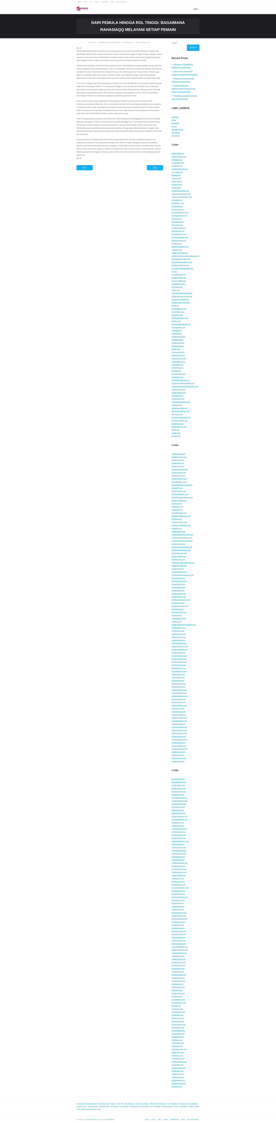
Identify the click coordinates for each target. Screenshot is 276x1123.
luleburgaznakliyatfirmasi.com (183, 563)
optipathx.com (177, 990)
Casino (97, 2)
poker (174, 120)
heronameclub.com (179, 612)
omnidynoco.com (178, 1058)
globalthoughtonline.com (181, 516)
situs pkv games (91, 1103)
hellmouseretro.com (179, 581)
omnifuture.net (177, 166)
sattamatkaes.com (178, 531)
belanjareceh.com (178, 476)
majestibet (183, 1106)
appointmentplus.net (179, 408)
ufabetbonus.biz (178, 424)
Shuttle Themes (91, 1119)
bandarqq (175, 123)
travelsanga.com (178, 399)
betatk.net (175, 430)
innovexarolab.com (179, 715)
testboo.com (176, 321)
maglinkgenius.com (179, 872)
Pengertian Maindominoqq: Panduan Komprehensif (183, 80)
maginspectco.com (179, 758)
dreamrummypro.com (180, 469)
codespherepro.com (179, 721)
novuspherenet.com (179, 1049)
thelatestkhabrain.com (180, 494)
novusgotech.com (178, 1012)
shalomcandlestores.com (181, 525)
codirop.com (176, 178)
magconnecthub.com (180, 947)
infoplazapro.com (178, 677)
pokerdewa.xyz (177, 368)
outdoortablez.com (179, 618)
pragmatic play (82, 1106)
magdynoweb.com (179, 916)
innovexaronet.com (179, 854)
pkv (122, 1103)
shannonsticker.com (179, 479)
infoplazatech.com (179, 813)
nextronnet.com (177, 1015)
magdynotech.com (179, 962)
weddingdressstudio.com (181, 324)
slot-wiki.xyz (176, 371)
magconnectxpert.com (180, 888)
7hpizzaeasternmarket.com (182, 293)
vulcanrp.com (177, 250)
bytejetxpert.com (178, 755)
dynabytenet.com (178, 928)
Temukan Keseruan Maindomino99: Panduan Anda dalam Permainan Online (183, 89)
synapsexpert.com (179, 1068)
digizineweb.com (178, 844)
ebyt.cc (174, 272)
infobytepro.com (178, 823)
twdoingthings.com (179, 597)
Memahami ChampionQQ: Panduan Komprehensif (182, 66)
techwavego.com (178, 906)
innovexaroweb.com (179, 919)
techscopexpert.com (179, 662)
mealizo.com (176, 503)
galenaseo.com (177, 377)
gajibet (196, 1106)
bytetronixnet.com (178, 752)
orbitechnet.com (178, 1052)
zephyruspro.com (178, 987)
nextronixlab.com (178, 993)
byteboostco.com (178, 882)
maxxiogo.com (177, 1009)
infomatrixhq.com (178, 860)
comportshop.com (178, 389)
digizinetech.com (178, 708)
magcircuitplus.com (179, 746)
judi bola (145, 1103)
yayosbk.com (177, 330)
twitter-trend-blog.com (180, 253)
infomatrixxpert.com (179, 850)
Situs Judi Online (121, 2)
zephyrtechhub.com (179, 1062)
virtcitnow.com (177, 206)
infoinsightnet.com (179, 832)
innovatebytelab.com (179, 819)
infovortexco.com (178, 900)
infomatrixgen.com (179, 712)
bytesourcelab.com (179, 975)
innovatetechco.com (179, 671)
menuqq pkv (81, 1103)
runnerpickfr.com (178, 163)
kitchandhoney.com (179, 309)
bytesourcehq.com (179, 835)
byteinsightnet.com (179, 838)
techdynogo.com (178, 631)
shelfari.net (176, 349)
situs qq (113, 1103)
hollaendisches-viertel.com (182, 296)
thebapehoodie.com (179, 566)
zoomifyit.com (177, 1086)
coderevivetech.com (179, 733)
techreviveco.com (178, 922)
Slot (91, 2)
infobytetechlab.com (179, 718)
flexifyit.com (176, 1006)
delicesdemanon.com (180, 318)
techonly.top (176, 188)
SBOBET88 (104, 2)
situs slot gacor (177, 129)
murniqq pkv (183, 1103)
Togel (112, 2)
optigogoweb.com (178, 1080)
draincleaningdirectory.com (182, 547)
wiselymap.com (177, 209)
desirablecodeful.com (180, 606)
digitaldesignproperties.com (182, 497)
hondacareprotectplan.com (182, 538)
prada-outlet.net (178, 153)
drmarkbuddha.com (179, 278)
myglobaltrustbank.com (180, 380)
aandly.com (176, 433)
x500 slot (153, 1103)
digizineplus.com (178, 968)
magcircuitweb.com (179, 659)
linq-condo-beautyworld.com (182, 268)
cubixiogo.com (177, 1046)
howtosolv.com (177, 315)
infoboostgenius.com (179, 696)
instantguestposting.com (181, 402)
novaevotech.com (178, 866)
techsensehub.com (179, 791)
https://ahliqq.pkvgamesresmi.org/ (88, 1109)
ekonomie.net (177, 405)
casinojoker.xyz (177, 365)
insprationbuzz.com (179, 482)
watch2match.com (178, 374)
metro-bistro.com (178, 312)
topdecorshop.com (179, 393)
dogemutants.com (178, 587)
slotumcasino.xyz (178, 355)
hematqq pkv (193, 1103)
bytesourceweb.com (179, 727)
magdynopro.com (178, 674)
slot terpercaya (130, 1103)
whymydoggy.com (178, 454)
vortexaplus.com (178, 1043)
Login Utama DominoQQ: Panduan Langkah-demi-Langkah (184, 73)
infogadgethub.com (179, 782)
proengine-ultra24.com (180, 299)
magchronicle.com (179, 634)
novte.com (176, 290)
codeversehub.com (179, 941)
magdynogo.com (178, 761)
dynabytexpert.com (179, 1003)
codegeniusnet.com (179, 829)
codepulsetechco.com (180, 841)
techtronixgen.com (179, 653)
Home (79, 2)
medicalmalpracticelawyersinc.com (185, 386)
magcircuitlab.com (179, 875)
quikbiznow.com (178, 1074)
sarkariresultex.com (179, 500)
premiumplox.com (178, 327)
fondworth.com (177, 488)
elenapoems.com (178, 578)
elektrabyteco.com (179, 885)
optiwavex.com (177, 1055)
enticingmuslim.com (179, 572)
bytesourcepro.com (179, 931)
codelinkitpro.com (178, 785)
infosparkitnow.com (179, 804)
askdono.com (177, 184)
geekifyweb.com (178, 810)
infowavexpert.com (179, 684)
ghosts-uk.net (177, 181)
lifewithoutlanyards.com (181, 302)
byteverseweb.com (179, 944)
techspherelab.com (179, 934)
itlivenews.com (177, 414)
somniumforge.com (179, 556)
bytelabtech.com (178, 795)
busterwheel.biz (178, 346)
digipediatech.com (179, 637)
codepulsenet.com (179, 959)
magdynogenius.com (180, 646)
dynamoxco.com (178, 1018)
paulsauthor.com (178, 603)
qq (169, 1103)
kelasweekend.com (179, 427)
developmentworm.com (180, 411)
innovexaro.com (178, 972)
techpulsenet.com (178, 894)
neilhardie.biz (177, 334)
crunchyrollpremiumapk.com (182, 535)
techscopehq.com (178, 965)
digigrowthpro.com (179, 157)
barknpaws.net (177, 507)
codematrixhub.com (179, 690)
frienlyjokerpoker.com (180, 237)
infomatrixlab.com (178, 937)
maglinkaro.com (178, 925)
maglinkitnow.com (178, 640)
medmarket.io (177, 615)
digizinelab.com (178, 903)
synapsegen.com (178, 1034)
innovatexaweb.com (179, 798)
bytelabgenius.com (179, 668)
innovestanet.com (178, 999)
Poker (85, 2)
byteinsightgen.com (179, 705)
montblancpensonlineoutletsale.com (185, 256)
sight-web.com (177, 225)
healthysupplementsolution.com (184, 625)
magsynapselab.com (179, 649)
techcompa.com (178, 222)
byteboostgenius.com (180, 950)
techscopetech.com (179, 913)
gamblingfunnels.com (180, 169)
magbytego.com (178, 826)
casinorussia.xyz (178, 352)
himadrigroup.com (178, 228)
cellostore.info (177, 510)
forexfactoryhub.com (179, 216)
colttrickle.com (177, 160)
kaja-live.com (177, 219)
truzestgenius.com (179, 891)
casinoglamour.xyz (179, 358)
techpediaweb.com (179, 665)
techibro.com (176, 243)
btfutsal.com (176, 175)
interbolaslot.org (178, 460)
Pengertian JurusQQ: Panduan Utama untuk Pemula (184, 97)
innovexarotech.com (179, 740)
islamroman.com (178, 231)
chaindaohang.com (179, 275)
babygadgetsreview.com (181, 259)
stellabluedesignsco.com (181, 600)
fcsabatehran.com (178, 584)
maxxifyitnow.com (178, 981)
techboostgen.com (179, 788)
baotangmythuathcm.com (181, 550)
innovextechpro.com (179, 656)
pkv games (142, 42)
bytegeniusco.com (179, 687)
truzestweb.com (178, 1065)
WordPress (110, 1119)
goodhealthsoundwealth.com (183, 575)
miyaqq (190, 1106)
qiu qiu (174, 126)
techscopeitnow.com (179, 749)
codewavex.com (178, 878)
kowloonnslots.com (179, 240)
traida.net (175, 306)
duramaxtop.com (178, 590)
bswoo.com (176, 436)
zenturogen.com (178, 1021)
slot (148, 42)
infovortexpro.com (178, 743)
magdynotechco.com (179, 801)
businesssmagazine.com (181, 194)
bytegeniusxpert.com (179, 816)
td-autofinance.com (179, 234)
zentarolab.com (177, 1071)
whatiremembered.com (180, 265)
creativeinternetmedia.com (182, 197)
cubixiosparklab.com (179, 863)
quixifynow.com (177, 984)
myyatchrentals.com (179, 522)
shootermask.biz (178, 343)
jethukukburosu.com (179, 553)
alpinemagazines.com (180, 247)
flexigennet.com (178, 609)
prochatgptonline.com (180, 212)
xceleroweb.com (178, 1077)
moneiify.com (177, 519)
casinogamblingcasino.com (182, 541)
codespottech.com (179, 628)
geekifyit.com (177, 528)
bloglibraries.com (178, 559)
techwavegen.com (179, 699)
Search (174, 43)
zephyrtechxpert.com (179, 897)
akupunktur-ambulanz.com (182, 262)
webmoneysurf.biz (179, 337)
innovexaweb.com (179, 1024)
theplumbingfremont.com (181, 417)
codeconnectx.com (179, 847)
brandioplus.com (178, 1027)
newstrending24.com (180, 421)
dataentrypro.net (178, 466)
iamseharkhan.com (179, 491)
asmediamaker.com (179, 513)
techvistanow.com (178, 857)
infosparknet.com (178, 978)
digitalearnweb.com (179, 457)
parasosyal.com (178, 569)
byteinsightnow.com (179, 730)
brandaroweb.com (178, 1083)
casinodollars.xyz (178, 362)
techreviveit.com (178, 681)
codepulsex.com (178, 909)
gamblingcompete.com (180, 191)
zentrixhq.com (177, 996)
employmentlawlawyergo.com (183, 383)
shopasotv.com (177, 396)
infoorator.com (177, 287)
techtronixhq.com (178, 779)
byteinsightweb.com (179, 643)
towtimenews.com (178, 544)
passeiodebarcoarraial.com (182, 485)
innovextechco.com (179, 869)
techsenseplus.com (179, 693)
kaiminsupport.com (179, 473)
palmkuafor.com (178, 463)
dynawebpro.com (178, 1031)
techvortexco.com (178, 807)
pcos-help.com (177, 172)
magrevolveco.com (179, 736)
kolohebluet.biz (177, 340)
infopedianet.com (178, 956)
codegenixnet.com (179, 724)
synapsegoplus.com (179, 953)
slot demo (175, 117)
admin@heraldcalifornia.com (109, 42)
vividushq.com (177, 1040)
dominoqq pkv (162, 1103)
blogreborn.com (178, 203)
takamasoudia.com (179, 594)
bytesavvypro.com (178, 702)
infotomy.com (177, 622)
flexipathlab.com (178, 1037)
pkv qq (176, 1106)
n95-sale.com (177, 200)
